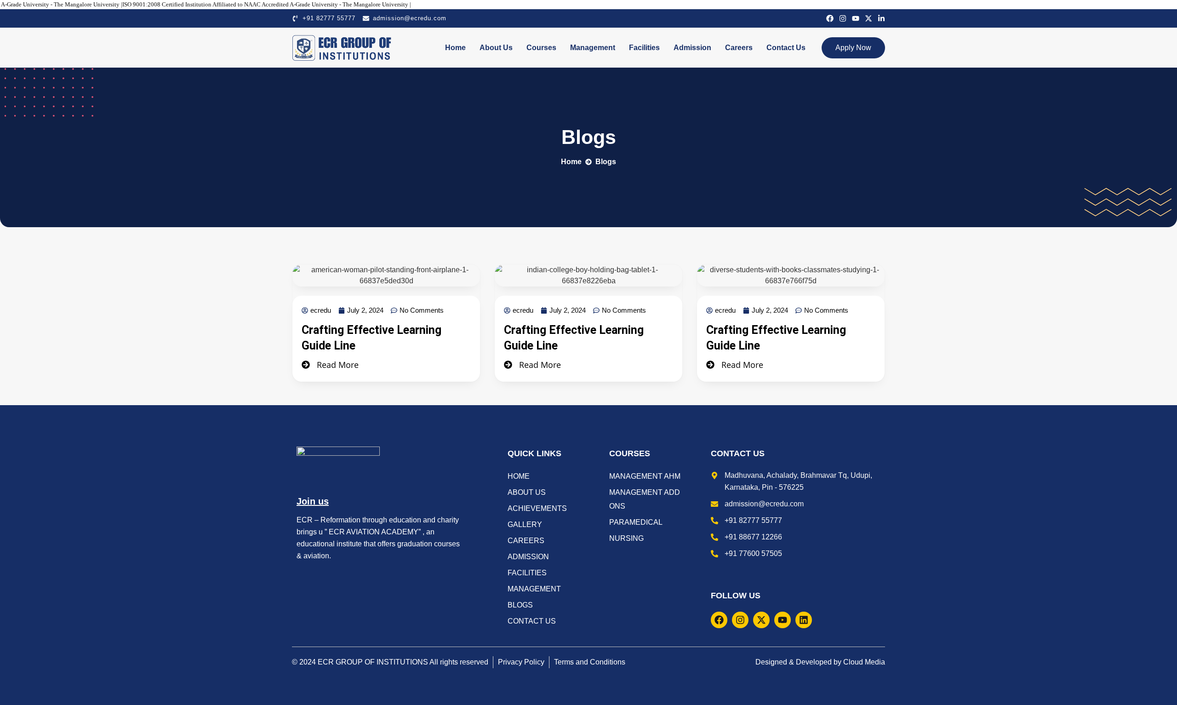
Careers (739, 48)
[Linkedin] (803, 620)
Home (455, 48)
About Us (496, 48)
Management (592, 48)
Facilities (644, 48)
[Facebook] (830, 18)
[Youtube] (855, 18)
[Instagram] (842, 18)
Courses (541, 48)
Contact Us (786, 48)
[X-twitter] (868, 18)
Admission (692, 48)
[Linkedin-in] (881, 18)
